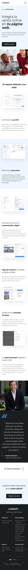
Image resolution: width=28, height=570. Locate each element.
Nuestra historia (5, 547)
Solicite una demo (19, 547)
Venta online (18, 538)
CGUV (23, 563)
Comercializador (5, 522)
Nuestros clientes (6, 549)
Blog (3, 551)
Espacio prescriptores (20, 524)
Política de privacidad (15, 563)
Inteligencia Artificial (19, 540)
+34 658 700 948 (19, 551)
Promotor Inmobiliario (7, 520)
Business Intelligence (20, 537)
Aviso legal (5, 563)
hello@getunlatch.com (20, 549)
